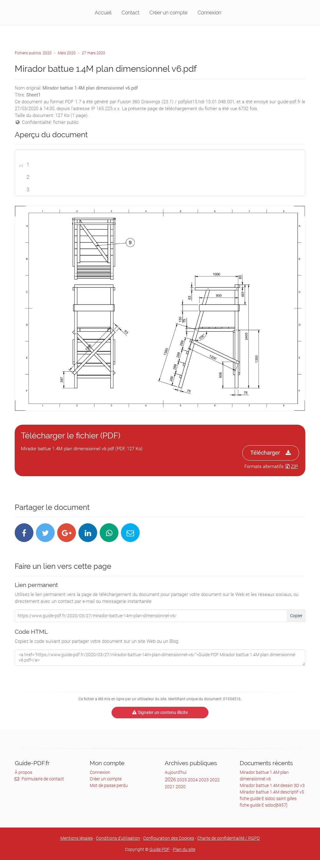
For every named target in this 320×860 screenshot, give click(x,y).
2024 (193, 779)
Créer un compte (168, 13)
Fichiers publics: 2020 (33, 53)
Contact (130, 13)
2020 (181, 786)
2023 (204, 779)
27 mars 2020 (93, 53)
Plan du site (184, 849)
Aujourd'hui (176, 772)
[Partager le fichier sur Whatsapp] (109, 532)
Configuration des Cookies (168, 838)
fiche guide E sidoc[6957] (263, 805)
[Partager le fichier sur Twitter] (45, 532)
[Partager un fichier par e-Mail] (130, 532)
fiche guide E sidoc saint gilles (268, 798)
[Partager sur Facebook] (24, 532)
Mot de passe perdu (109, 785)
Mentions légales (76, 838)
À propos (23, 772)
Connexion (209, 13)
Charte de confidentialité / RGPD (228, 838)
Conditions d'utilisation (118, 838)
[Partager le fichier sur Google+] (66, 532)
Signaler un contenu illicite (163, 712)
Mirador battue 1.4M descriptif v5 (272, 791)
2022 (215, 779)
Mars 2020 (67, 53)
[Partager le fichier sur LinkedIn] (87, 532)
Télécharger (265, 452)
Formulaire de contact (43, 778)
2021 (170, 786)
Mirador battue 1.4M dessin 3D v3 (272, 785)
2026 (170, 779)
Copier (296, 615)
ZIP (294, 466)
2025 (182, 779)
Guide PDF (159, 849)
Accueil (103, 13)
